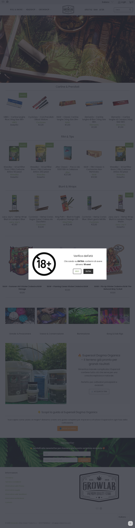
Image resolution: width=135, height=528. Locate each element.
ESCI (77, 271)
